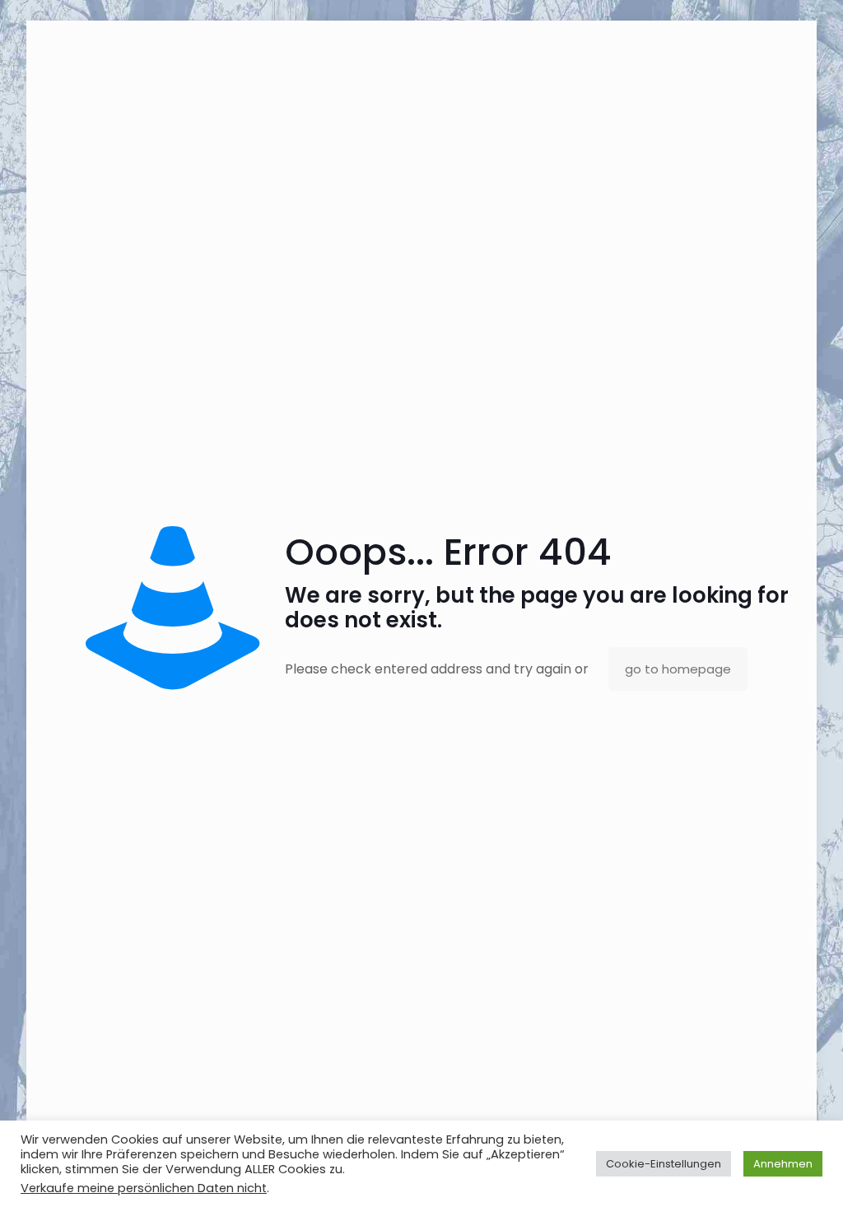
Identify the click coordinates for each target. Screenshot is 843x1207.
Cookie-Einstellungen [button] (663, 1164)
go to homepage (678, 669)
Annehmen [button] (783, 1164)
